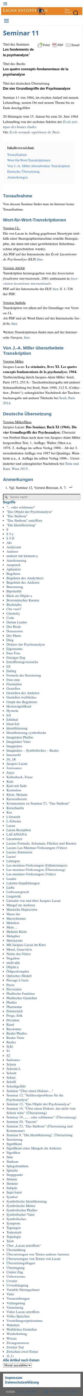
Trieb (10, 1241)
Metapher (13, 936)
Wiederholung (16, 1333)
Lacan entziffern (27, 1392)
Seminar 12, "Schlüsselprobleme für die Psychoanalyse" (34, 1097)
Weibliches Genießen (21, 1329)
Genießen (13, 688)
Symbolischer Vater (20, 1214)
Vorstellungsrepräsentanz (24, 1320)
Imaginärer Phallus (19, 737)
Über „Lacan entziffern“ (23, 1245)
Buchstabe (13, 604)
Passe (10, 984)
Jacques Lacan (16, 763)
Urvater (11, 1280)
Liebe (10, 887)
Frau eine (13, 679)
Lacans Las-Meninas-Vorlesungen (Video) (36, 847)
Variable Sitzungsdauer (23, 1289)
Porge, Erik (14, 1015)
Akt (9, 542)
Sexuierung (14, 1139)
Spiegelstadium (17, 1165)
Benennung (14, 586)
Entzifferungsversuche (22, 661)
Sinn (9, 1156)
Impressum (13, 1378)
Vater (10, 1294)
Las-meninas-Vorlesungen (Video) (31, 874)
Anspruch (13, 564)
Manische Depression (21, 909)
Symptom (13, 1223)
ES (8, 666)
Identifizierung (16, 728)
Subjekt (11, 1187)
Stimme (11, 1179)
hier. (40, 259)
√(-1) (10, 1355)
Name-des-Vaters (18, 953)
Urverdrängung (17, 1285)
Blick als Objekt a (19, 595)
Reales (11, 1042)
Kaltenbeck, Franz (19, 777)
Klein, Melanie (17, 794)
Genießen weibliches (21, 697)
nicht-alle (13, 962)
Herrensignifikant (18, 706)
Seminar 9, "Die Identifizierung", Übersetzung (39, 1135)
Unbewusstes (15, 1276)
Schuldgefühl (16, 1086)
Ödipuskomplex (17, 971)
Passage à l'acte (17, 980)
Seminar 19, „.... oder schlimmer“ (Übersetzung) (41, 1117)
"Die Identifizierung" (21, 525)
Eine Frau (13, 653)
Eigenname (14, 648)
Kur (9, 812)
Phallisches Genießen (21, 997)
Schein (11, 1064)
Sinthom (12, 1161)
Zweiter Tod (15, 1347)
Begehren (13, 573)
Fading (11, 670)
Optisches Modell (19, 975)
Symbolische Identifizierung (26, 1201)
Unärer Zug (14, 1272)
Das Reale (13, 626)
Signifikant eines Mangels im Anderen (33, 1148)
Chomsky (13, 613)
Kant (9, 781)
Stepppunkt (14, 1174)
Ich (8, 715)
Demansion (14, 631)
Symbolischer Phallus (21, 1210)
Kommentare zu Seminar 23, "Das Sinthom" (38, 803)
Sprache (12, 1170)
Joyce (10, 772)
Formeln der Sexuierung (23, 675)
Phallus (11, 1002)
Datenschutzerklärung (22, 1382)
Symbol (12, 1196)
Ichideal (12, 719)
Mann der (13, 914)
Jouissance (14, 767)
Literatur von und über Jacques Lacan (33, 900)
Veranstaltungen (18, 1298)
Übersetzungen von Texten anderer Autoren (37, 1254)
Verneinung (14, 1307)
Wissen (11, 1338)
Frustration (14, 684)
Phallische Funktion (20, 993)
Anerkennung (16, 560)
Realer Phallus (16, 1033)
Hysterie (12, 710)
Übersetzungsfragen (20, 1263)
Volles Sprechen (18, 1316)
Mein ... (12, 927)
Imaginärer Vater (18, 741)
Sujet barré (14, 1192)
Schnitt (11, 1073)
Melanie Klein (16, 931)
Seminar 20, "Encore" (22, 1121)
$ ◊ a (9, 533)
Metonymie (14, 940)
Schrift (11, 1081)
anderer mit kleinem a (22, 555)
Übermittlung (16, 1249)
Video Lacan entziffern (22, 1311)
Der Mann (13, 635)
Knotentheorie (16, 798)
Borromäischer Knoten (22, 600)
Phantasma (14, 1006)
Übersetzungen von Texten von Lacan (33, 1258)
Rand (10, 1024)
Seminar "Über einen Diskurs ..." (29, 1090)
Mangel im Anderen (20, 905)
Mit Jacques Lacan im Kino (26, 944)
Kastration (13, 790)
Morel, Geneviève (19, 949)
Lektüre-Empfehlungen (23, 883)
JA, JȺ (11, 759)
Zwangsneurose (17, 1342)
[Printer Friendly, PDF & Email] (58, 44)
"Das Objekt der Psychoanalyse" (29, 511)
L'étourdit (13, 816)
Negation (13, 958)
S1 (8, 1050)
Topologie (13, 1236)
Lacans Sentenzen (19, 852)
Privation (12, 1020)
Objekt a (12, 966)
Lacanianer (14, 838)
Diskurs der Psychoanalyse (25, 644)
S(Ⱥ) (9, 1046)
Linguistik (13, 896)
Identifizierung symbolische (26, 732)
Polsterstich (14, 1011)
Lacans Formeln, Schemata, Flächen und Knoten (41, 843)
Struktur (12, 1183)
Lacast (11, 856)
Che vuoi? (13, 608)
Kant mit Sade (16, 785)
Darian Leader (16, 622)
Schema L (13, 1068)
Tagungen (13, 1227)
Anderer (12, 551)
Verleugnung (15, 1303)
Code (10, 617)
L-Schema (13, 821)
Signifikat (13, 1152)
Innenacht (13, 754)
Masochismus (16, 918)
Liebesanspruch (17, 891)
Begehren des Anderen (22, 582)
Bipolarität (13, 591)
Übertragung (15, 1267)
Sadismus (13, 1059)
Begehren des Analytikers (25, 578)
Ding (10, 639)
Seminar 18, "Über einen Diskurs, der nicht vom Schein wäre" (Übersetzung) (41, 1110)
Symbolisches (16, 1218)
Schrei (10, 1077)
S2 (8, 1055)
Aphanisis (13, 569)
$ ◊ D (10, 538)
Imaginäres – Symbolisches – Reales (32, 750)
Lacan (10, 825)
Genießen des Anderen (22, 692)
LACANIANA (16, 834)
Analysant (13, 547)
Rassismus (13, 1028)
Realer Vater (15, 1037)
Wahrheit (12, 1325)
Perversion (13, 989)
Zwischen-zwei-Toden (22, 1351)
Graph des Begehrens (21, 701)
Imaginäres (14, 746)
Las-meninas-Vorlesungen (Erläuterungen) (36, 865)
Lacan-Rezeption (18, 829)
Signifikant (14, 1143)
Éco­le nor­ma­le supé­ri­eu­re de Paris (34, 132)
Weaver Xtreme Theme (63, 1392)
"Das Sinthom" (17, 516)
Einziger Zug (15, 657)
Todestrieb (13, 1232)
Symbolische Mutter (20, 1205)
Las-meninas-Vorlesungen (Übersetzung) (35, 869)
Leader (11, 878)
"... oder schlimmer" (20, 507)
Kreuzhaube (15, 807)
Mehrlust (12, 922)
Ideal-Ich (12, 723)
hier (55, 288)
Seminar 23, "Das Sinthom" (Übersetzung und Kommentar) (39, 1128)
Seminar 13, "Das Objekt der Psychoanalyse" (38, 1104)
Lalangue (13, 860)
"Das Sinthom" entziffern (24, 520)
